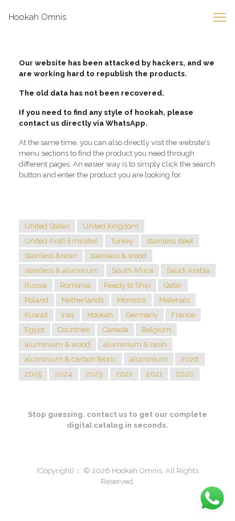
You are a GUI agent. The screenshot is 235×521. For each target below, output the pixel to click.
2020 (185, 374)
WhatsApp (125, 123)
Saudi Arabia (188, 270)
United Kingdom (111, 226)
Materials (174, 300)
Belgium (156, 329)
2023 (94, 374)
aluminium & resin (135, 344)
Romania (75, 285)
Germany (142, 315)
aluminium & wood (57, 344)
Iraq (67, 315)
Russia (36, 285)
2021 (154, 374)
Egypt (34, 329)
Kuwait (36, 315)
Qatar (173, 285)
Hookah (100, 315)
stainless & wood (118, 255)
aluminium (148, 359)
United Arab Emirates (61, 241)
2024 (63, 374)
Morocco (131, 300)
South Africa (132, 270)
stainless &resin (51, 255)
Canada (115, 329)
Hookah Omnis (37, 17)
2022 (124, 374)
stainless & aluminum (62, 270)
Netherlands (83, 300)
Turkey (122, 241)
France (183, 315)
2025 (33, 374)
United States (47, 226)
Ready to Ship (127, 285)
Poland (36, 300)
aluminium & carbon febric (70, 359)
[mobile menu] (219, 17)
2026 (190, 359)
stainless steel (170, 241)
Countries (74, 329)
